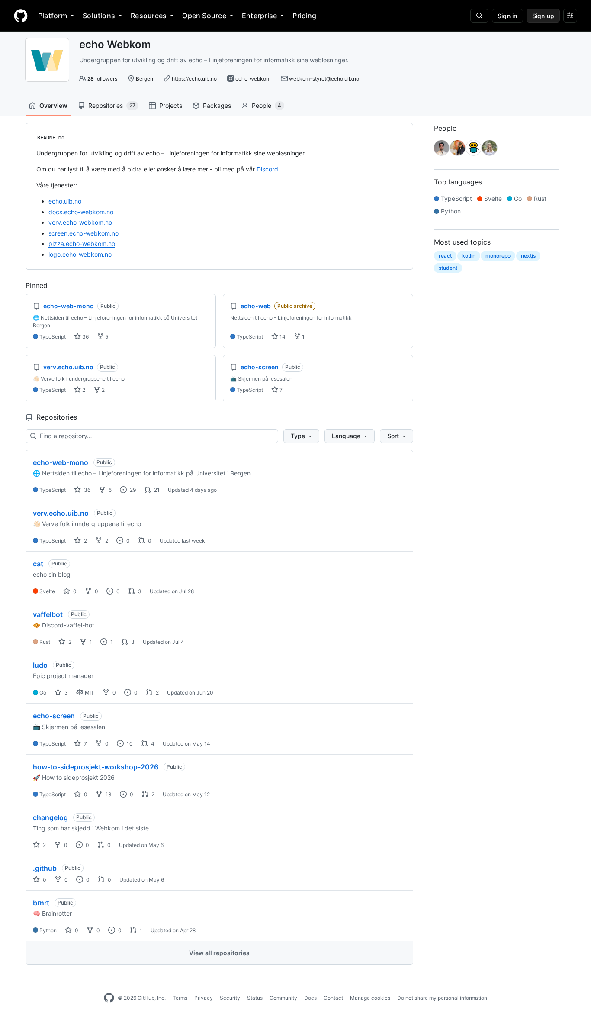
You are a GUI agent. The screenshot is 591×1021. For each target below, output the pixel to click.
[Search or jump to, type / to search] (479, 16)
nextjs (528, 255)
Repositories (111, 105)
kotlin (468, 255)
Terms (180, 998)
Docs (310, 998)
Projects (170, 105)
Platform (52, 15)
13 (108, 794)
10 (129, 743)
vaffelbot (48, 614)
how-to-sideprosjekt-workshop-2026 (95, 767)
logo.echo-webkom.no (80, 254)
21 (156, 490)
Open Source (204, 15)
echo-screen (54, 715)
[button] (301, 436)
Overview (53, 105)
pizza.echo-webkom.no (81, 243)
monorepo (498, 255)
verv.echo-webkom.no (80, 222)
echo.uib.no (64, 201)
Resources (149, 15)
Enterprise (259, 15)
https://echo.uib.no (194, 78)
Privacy (203, 998)
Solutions (99, 15)
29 (132, 490)
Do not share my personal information (442, 998)
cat (38, 563)
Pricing (304, 15)
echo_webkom (252, 78)
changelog (50, 817)
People (266, 105)
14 (282, 336)
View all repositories (219, 952)
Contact (333, 998)
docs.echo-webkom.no (80, 212)
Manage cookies (370, 998)
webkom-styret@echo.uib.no (324, 78)
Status (255, 998)
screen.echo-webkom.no (83, 233)
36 (85, 336)
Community (283, 998)
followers (102, 78)
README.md (50, 138)
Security (230, 998)
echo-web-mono (60, 462)
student (448, 268)
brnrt (41, 902)
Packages (217, 105)
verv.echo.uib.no (61, 513)
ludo (40, 665)
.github (45, 868)
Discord (267, 169)
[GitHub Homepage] (109, 998)
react (445, 255)
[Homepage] (21, 16)
